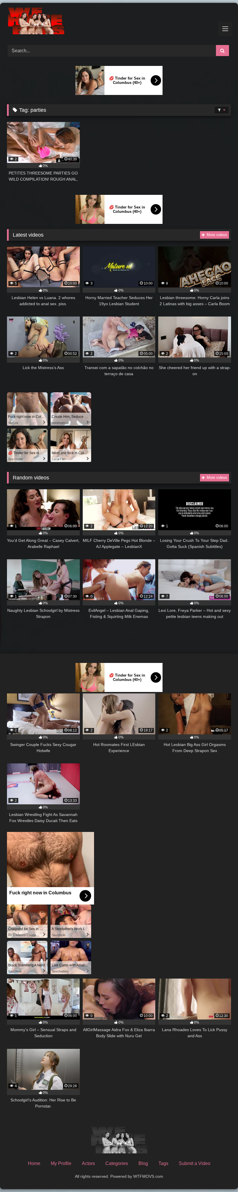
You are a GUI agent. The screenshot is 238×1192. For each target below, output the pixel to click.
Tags (163, 1163)
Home (34, 1163)
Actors (88, 1163)
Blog (143, 1163)
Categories (116, 1163)
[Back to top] (220, 1174)
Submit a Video (194, 1163)
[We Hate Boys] (119, 22)
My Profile (61, 1163)
